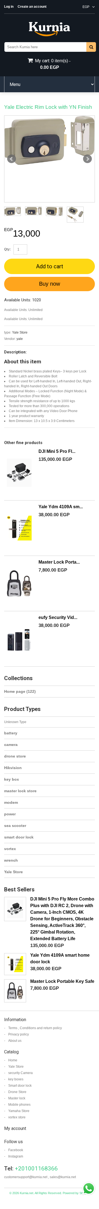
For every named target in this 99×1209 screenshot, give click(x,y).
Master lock (16, 1098)
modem (11, 802)
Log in (8, 7)
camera (11, 744)
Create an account (32, 7)
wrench (11, 860)
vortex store (17, 1117)
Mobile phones (19, 1105)
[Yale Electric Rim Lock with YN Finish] (49, 140)
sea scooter (15, 825)
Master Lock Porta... (59, 562)
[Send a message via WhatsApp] (88, 1188)
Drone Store (17, 1092)
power (10, 814)
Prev (11, 159)
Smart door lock (20, 1086)
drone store (15, 756)
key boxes (15, 1079)
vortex (10, 848)
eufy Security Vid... (57, 617)
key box (11, 779)
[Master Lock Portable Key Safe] (19, 583)
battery (10, 733)
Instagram (15, 1156)
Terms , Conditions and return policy (35, 1028)
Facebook (15, 1150)
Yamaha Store (18, 1111)
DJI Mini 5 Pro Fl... (56, 451)
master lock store (20, 791)
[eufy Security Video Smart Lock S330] (19, 639)
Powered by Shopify (76, 1193)
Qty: (7, 249)
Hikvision (13, 768)
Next (87, 159)
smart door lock (19, 837)
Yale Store (20, 332)
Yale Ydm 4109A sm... (60, 506)
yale (19, 339)
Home (12, 1060)
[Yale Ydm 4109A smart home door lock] (19, 528)
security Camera (20, 1073)
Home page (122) (20, 691)
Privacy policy (18, 1034)
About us (14, 1041)
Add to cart (49, 266)
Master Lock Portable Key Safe (62, 981)
